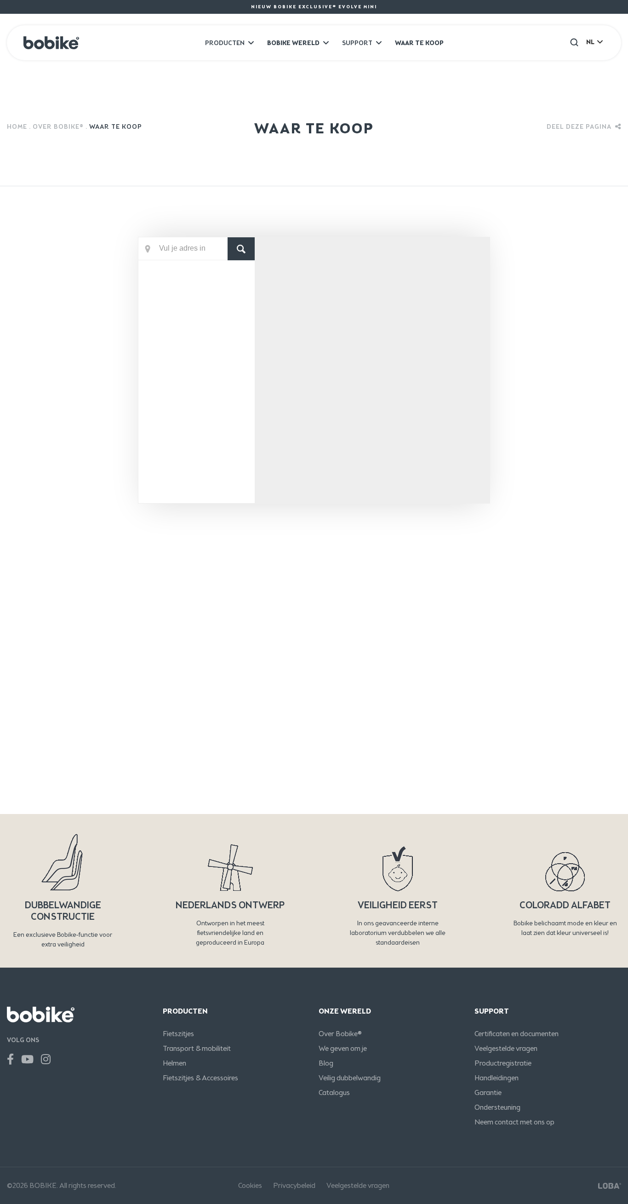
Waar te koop (419, 43)
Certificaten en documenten (516, 1033)
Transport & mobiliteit (197, 1048)
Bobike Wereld (293, 43)
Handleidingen (496, 1077)
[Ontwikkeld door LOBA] (609, 1185)
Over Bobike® (58, 127)
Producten (225, 43)
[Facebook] (10, 1059)
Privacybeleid (294, 1185)
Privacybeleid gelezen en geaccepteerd (133, 798)
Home (17, 127)
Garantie (488, 1092)
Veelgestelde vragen (505, 1048)
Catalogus (334, 1092)
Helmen (174, 1063)
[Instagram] (46, 1059)
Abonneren (560, 735)
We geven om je (343, 1048)
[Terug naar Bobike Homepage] (51, 42)
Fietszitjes (178, 1033)
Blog (326, 1063)
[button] (574, 41)
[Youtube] (27, 1059)
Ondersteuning (497, 1107)
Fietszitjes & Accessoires (200, 1077)
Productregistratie (502, 1063)
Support (357, 43)
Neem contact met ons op (514, 1122)
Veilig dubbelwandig (350, 1077)
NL (590, 42)
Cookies (250, 1185)
